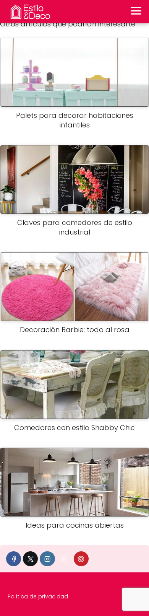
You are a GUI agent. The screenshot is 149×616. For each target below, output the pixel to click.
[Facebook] (13, 558)
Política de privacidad (38, 596)
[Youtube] (64, 558)
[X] (30, 558)
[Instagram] (47, 558)
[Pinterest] (81, 558)
